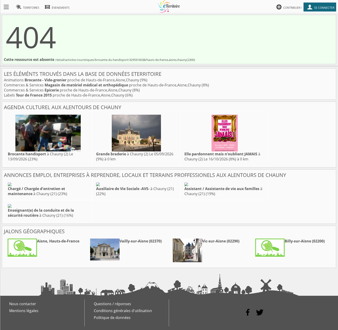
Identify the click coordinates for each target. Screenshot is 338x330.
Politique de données (112, 317)
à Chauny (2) (38, 153)
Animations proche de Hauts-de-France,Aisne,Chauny (72, 79)
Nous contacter (22, 303)
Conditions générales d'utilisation (123, 310)
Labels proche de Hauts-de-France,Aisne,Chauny (64, 95)
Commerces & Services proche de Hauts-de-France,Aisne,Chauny (103, 85)
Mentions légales (23, 310)
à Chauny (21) (36, 191)
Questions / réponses (112, 303)
